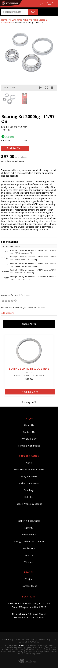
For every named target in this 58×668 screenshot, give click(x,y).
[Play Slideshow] (40, 87)
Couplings (29, 490)
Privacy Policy (29, 438)
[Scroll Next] (51, 98)
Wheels (29, 555)
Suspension (31, 645)
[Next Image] (51, 61)
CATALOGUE (43, 639)
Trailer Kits (29, 548)
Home (4, 19)
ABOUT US (34, 642)
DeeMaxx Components (31, 653)
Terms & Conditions (29, 445)
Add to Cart (15, 148)
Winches (28, 562)
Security (29, 527)
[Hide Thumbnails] (52, 87)
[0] (2, 300)
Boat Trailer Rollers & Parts (29, 469)
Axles (29, 462)
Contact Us (29, 432)
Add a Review (7, 312)
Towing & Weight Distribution (29, 541)
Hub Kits (28, 19)
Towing (20, 651)
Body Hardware (29, 476)
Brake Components (29, 483)
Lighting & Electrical (29, 520)
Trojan (29, 579)
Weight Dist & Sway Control (37, 651)
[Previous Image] (6, 61)
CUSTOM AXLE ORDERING (24, 639)
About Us (29, 425)
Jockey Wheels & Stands (29, 503)
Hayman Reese (29, 585)
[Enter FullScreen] (46, 87)
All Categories (15, 19)
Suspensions (29, 534)
